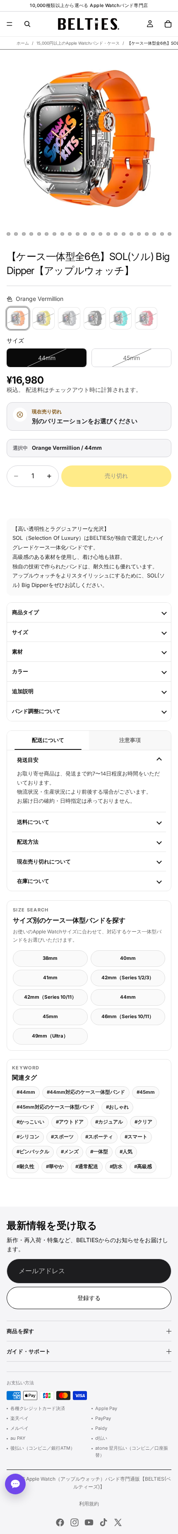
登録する (89, 1297)
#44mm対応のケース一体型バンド (86, 1092)
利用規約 (89, 1504)
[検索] (27, 24)
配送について (48, 740)
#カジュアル (109, 1122)
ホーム (23, 43)
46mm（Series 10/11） (127, 1016)
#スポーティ (99, 1137)
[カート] (168, 24)
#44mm (26, 1092)
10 (62, 234)
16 (108, 234)
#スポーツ (62, 1137)
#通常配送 (86, 1166)
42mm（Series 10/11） (50, 997)
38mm (50, 958)
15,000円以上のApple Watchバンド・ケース (78, 43)
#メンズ (70, 1152)
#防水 (116, 1166)
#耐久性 (25, 1166)
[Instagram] (74, 1522)
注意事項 (130, 740)
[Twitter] (118, 1522)
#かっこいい (30, 1122)
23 (162, 234)
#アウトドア (70, 1122)
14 (92, 234)
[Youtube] (89, 1522)
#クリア (143, 1122)
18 (123, 234)
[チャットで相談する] (15, 1484)
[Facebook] (60, 1522)
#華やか (55, 1166)
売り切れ (116, 475)
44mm (128, 997)
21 (146, 234)
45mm (50, 1016)
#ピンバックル (33, 1152)
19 (131, 234)
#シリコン (28, 1137)
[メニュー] (9, 23)
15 (100, 234)
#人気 (126, 1152)
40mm (128, 958)
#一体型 (99, 1152)
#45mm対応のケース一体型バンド (55, 1107)
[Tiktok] (103, 1522)
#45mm (146, 1092)
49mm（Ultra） (50, 1036)
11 (70, 234)
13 (85, 234)
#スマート (136, 1137)
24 (169, 234)
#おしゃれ (117, 1107)
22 (154, 234)
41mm (50, 978)
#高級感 (143, 1166)
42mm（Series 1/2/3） (127, 978)
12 (77, 234)
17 (116, 234)
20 (139, 234)
